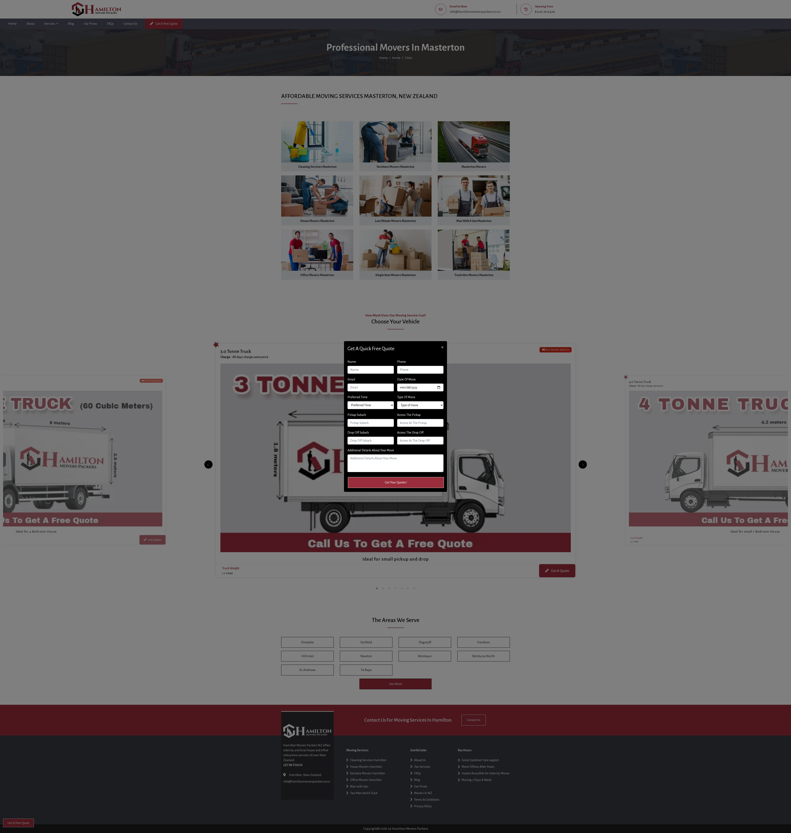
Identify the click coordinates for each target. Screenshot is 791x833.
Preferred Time (357, 397)
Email (351, 379)
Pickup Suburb (357, 414)
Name (352, 361)
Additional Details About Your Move (371, 450)
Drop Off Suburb (358, 432)
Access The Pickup (409, 414)
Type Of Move (406, 397)
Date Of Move (406, 379)
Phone (401, 361)
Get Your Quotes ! (396, 482)
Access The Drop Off (410, 432)
